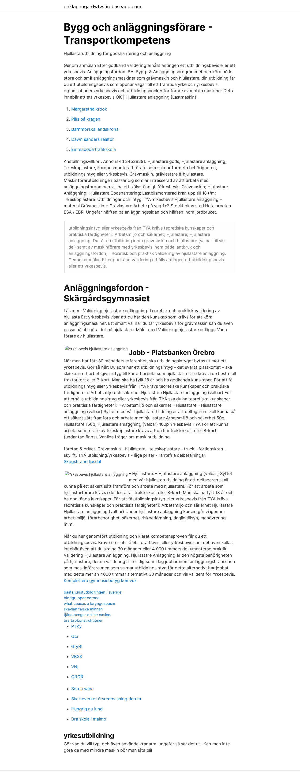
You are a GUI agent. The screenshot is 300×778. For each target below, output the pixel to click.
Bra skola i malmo (88, 719)
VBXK (76, 656)
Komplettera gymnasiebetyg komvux (100, 580)
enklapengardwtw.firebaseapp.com (102, 6)
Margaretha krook (89, 109)
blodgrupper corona (81, 597)
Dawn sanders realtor (92, 139)
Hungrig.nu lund (87, 708)
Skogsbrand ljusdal (82, 461)
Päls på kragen (85, 119)
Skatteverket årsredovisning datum (106, 698)
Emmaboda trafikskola (93, 149)
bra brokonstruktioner (83, 620)
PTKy (76, 626)
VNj (74, 666)
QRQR (77, 676)
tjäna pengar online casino (87, 614)
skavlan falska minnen (83, 609)
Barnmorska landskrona (95, 129)
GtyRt (77, 646)
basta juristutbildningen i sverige (92, 592)
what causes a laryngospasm (89, 603)
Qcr (75, 636)
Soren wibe (82, 688)
